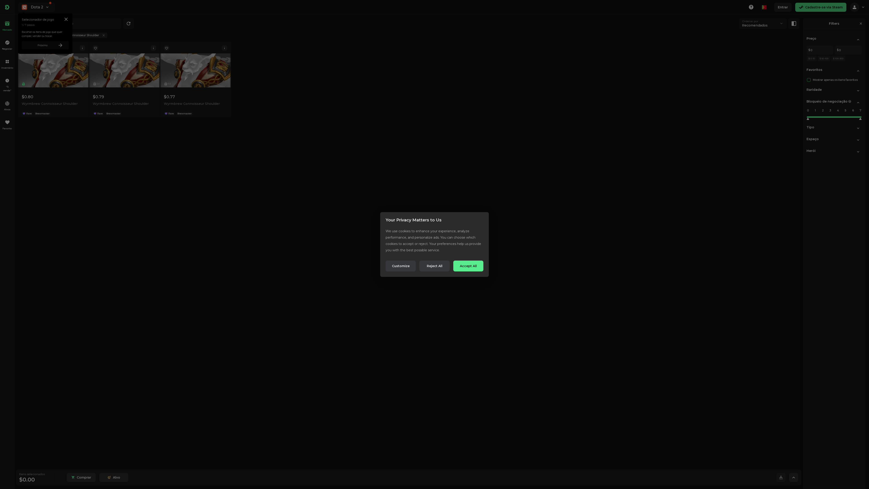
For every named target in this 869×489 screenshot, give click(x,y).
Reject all (434, 266)
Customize (401, 266)
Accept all (468, 266)
